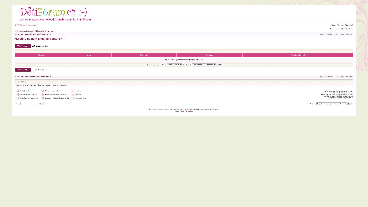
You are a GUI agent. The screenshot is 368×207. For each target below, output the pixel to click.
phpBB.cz (189, 111)
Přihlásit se (21, 25)
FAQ (334, 25)
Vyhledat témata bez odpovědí (25, 31)
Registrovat (32, 25)
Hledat (341, 25)
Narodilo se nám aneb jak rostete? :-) (38, 34)
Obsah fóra (19, 34)
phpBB (194, 109)
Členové (350, 25)
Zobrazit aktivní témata (45, 31)
